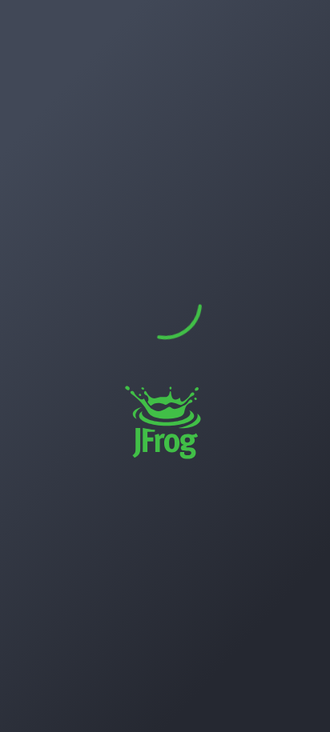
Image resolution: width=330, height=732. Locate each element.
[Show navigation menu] (45, 699)
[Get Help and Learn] (258, 27)
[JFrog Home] (28, 27)
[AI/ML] (29, 228)
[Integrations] (29, 322)
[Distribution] (29, 189)
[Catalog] (29, 151)
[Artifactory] (29, 74)
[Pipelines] (29, 266)
